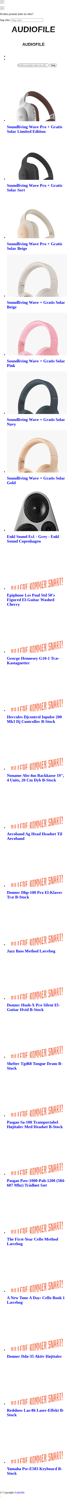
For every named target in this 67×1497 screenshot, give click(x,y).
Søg (53, 65)
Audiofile (19, 1492)
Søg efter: (5, 20)
